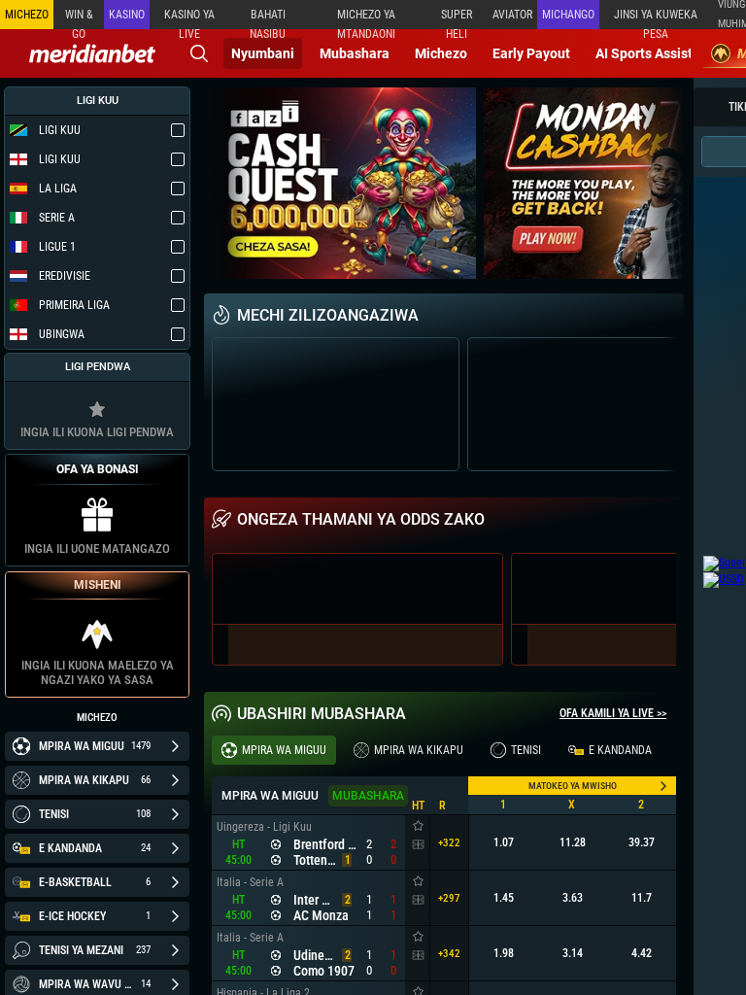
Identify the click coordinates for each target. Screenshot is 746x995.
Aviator (512, 14)
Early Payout (531, 53)
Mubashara (355, 53)
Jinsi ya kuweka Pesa (655, 18)
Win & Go (79, 18)
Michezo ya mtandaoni (366, 18)
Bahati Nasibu (268, 18)
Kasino (127, 14)
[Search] (199, 53)
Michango (568, 14)
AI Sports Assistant (654, 53)
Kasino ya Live (189, 18)
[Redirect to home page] (92, 53)
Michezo (441, 53)
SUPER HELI (456, 18)
